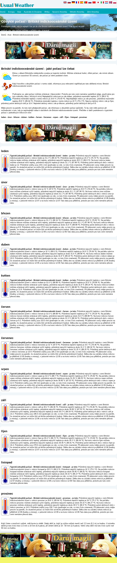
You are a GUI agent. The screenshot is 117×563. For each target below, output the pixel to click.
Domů (2, 12)
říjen (67, 117)
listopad (74, 117)
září (61, 117)
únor (10, 117)
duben (24, 117)
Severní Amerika (59, 12)
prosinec (83, 117)
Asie (19, 12)
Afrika (47, 12)
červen (39, 117)
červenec (47, 117)
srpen (55, 117)
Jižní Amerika (93, 12)
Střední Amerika (77, 12)
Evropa (11, 12)
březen (17, 117)
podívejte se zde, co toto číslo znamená (65, 165)
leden (3, 117)
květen (31, 117)
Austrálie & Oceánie (33, 12)
